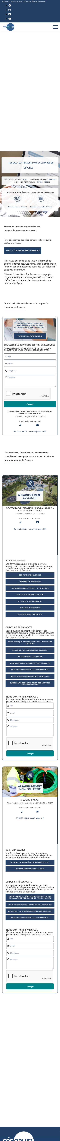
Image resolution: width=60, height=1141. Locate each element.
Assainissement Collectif (17, 207)
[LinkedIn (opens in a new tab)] (9, 14)
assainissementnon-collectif (30, 788)
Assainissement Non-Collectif (41, 207)
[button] (22, 250)
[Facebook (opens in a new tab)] (9, 5)
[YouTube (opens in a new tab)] (9, 18)
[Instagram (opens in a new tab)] (9, 9)
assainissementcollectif (30, 496)
